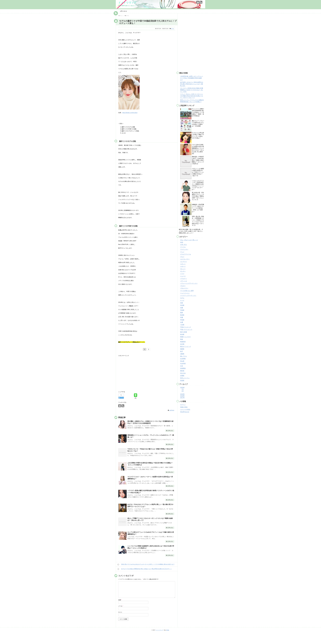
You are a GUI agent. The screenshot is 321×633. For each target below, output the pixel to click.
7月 (183, 389)
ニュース (183, 276)
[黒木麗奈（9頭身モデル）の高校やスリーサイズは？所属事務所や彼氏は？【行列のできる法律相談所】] (122, 424)
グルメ (182, 256)
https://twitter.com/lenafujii (129, 112)
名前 (120, 600)
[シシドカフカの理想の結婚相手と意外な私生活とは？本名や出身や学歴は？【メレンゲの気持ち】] (122, 549)
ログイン (183, 404)
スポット (183, 264)
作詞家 (182, 305)
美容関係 (183, 368)
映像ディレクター (185, 336)
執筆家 (182, 315)
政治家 (182, 334)
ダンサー (183, 271)
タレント (183, 269)
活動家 (182, 353)
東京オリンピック (185, 346)
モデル (172, 28)
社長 (181, 366)
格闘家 (182, 349)
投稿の (183, 407)
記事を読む (170, 430)
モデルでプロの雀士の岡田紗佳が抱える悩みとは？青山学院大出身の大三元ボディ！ (146, 568)
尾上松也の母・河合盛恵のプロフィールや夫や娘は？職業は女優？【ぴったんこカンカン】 (198, 196)
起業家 (182, 375)
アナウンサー (184, 249)
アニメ (182, 252)
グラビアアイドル (185, 254)
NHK (181, 242)
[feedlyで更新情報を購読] (197, 2)
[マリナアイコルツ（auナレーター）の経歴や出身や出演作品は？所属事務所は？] (122, 480)
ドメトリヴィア (127, 2)
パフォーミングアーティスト (189, 283)
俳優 (181, 307)
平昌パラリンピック (186, 329)
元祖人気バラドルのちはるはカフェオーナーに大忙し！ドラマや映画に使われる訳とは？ (148, 564)
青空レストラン (185, 378)
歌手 (181, 351)
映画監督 (183, 341)
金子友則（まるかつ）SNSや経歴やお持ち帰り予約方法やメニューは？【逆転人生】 (191, 83)
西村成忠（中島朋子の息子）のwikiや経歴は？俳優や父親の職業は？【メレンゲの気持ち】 (198, 160)
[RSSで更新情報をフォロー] (201, 2)
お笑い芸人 (183, 244)
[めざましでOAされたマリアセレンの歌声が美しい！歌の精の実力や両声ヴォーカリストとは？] (122, 508)
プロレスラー (184, 288)
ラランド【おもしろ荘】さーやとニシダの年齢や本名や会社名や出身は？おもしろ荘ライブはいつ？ (191, 95)
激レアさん (183, 356)
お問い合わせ (123, 11)
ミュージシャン (185, 293)
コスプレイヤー (185, 259)
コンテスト (183, 261)
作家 (181, 303)
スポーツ (183, 266)
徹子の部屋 (183, 332)
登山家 (182, 361)
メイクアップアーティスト (188, 295)
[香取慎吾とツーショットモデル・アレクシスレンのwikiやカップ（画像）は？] (122, 438)
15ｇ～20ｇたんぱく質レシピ (189, 240)
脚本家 (182, 370)
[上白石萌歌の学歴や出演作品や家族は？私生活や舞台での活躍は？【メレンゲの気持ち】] (122, 466)
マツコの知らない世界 (187, 290)
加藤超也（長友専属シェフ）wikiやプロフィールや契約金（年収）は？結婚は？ (198, 208)
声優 (181, 317)
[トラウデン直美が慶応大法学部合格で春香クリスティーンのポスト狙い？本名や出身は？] (122, 494)
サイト (120, 612)
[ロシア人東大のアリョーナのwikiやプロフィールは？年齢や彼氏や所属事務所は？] (122, 535)
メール (120, 606)
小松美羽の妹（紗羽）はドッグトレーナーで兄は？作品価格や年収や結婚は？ (191, 78)
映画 (181, 339)
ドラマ (182, 273)
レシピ (182, 300)
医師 (181, 312)
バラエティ (183, 278)
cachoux (171, 410)
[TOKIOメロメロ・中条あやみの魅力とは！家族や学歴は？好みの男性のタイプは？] (122, 452)
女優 (181, 322)
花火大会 (183, 373)
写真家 (182, 310)
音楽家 (182, 380)
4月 (183, 391)
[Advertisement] (132, 374)
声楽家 (182, 320)
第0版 (167, 630)
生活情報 (183, 358)
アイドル (183, 247)
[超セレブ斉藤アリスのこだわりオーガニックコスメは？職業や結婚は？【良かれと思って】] (122, 522)
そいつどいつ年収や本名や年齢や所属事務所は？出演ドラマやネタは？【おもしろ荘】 (191, 89)
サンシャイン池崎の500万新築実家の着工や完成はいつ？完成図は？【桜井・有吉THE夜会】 (198, 112)
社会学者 (183, 363)
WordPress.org (184, 412)
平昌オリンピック (185, 327)
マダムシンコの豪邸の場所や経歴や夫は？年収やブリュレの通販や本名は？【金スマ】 (198, 172)
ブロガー (183, 286)
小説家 (182, 324)
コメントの (185, 409)
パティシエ (183, 281)
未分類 (182, 344)
